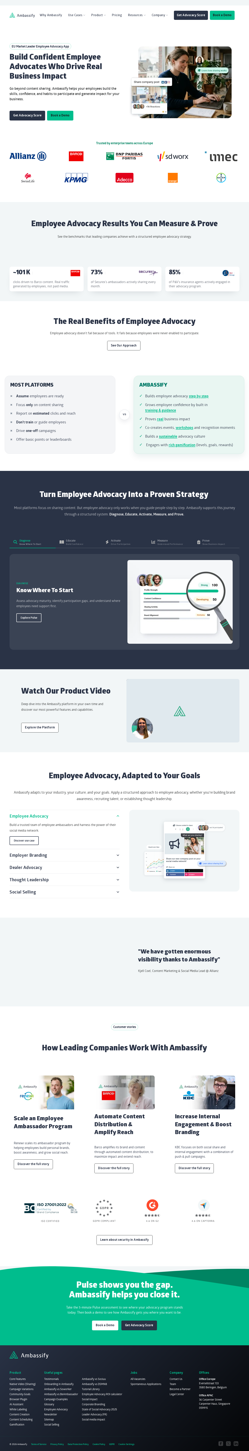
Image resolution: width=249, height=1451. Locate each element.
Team (173, 1384)
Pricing (117, 15)
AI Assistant (16, 1404)
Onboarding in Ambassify (59, 1384)
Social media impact (93, 1419)
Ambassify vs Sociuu (94, 1379)
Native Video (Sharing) (23, 1384)
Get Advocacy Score (191, 15)
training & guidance (160, 410)
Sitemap (49, 1419)
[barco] (76, 156)
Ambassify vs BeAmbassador (61, 1394)
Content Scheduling (21, 1419)
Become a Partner (180, 1389)
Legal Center (177, 1394)
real (160, 418)
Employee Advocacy (56, 1409)
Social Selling (51, 1424)
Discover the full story (33, 1164)
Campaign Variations (21, 1389)
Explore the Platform (40, 727)
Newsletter (50, 1414)
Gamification (17, 1424)
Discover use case (24, 840)
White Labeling (18, 1409)
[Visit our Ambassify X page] (228, 1443)
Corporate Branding (93, 1404)
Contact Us (176, 1379)
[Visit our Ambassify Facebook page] (220, 1443)
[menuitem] (51, 15)
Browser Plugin (18, 1399)
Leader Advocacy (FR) (94, 1414)
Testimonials (51, 1379)
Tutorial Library (91, 1389)
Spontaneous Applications (146, 1384)
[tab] (32, 542)
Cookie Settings (126, 1444)
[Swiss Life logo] (28, 178)
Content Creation (20, 1414)
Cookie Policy (99, 1444)
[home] (22, 15)
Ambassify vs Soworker (58, 1389)
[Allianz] (28, 156)
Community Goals (20, 1394)
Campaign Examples (56, 1399)
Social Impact (89, 1399)
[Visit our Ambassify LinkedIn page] (236, 1443)
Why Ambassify (51, 15)
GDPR (112, 1444)
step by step (199, 395)
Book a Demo (222, 15)
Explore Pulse (29, 618)
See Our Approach (124, 345)
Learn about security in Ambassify (124, 1239)
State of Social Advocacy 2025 (99, 1409)
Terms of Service (38, 1444)
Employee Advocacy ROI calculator (102, 1394)
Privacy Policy (57, 1444)
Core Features (18, 1379)
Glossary (49, 1404)
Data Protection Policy (78, 1444)
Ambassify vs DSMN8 (94, 1384)
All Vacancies (138, 1379)
